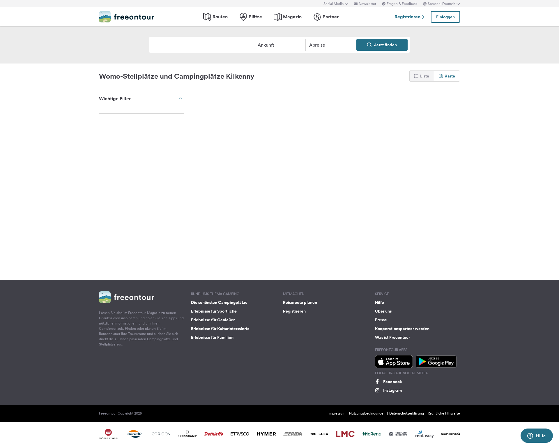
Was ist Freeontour (392, 337)
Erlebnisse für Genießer (213, 320)
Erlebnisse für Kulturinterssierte (220, 329)
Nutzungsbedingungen (367, 413)
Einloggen (445, 17)
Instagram (392, 390)
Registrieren (408, 17)
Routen (220, 17)
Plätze (255, 17)
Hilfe (379, 302)
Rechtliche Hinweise (444, 413)
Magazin (292, 17)
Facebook (392, 382)
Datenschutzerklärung (406, 413)
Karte (450, 76)
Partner (331, 17)
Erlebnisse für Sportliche (214, 311)
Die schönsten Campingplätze (219, 302)
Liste (424, 76)
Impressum (336, 413)
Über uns (383, 311)
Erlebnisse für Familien (212, 337)
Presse (381, 320)
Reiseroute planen (300, 302)
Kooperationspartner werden (402, 329)
